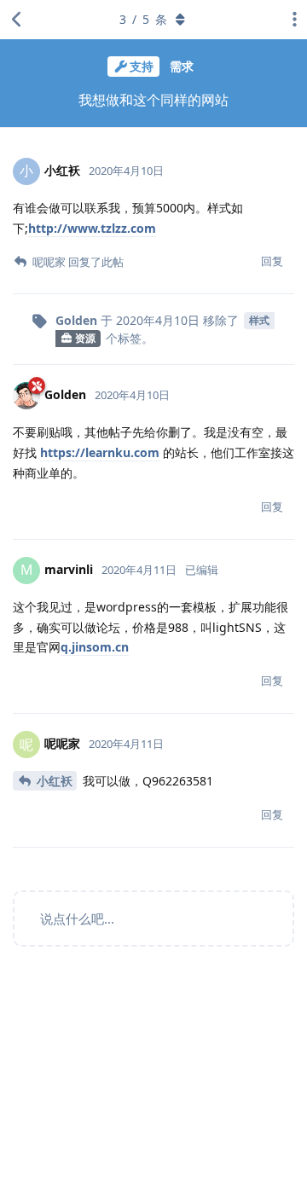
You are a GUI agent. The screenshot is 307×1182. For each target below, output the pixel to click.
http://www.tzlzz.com (92, 228)
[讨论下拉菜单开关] (290, 19)
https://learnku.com (99, 452)
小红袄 (54, 781)
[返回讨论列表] (17, 19)
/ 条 (143, 19)
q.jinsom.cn (95, 647)
